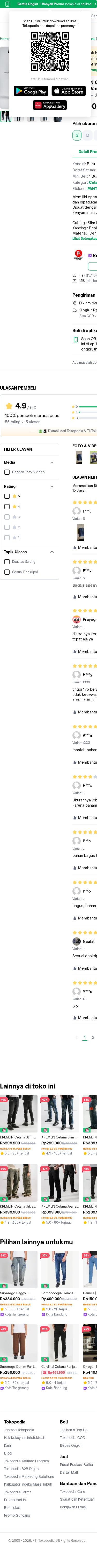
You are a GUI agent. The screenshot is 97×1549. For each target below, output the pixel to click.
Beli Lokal (12, 1508)
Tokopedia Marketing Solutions (29, 1476)
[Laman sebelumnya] (76, 1037)
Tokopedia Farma (17, 1492)
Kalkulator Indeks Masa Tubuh (28, 1484)
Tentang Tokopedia (19, 1430)
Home (4, 39)
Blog (8, 1453)
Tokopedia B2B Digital (22, 1469)
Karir (7, 1445)
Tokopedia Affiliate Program (26, 1461)
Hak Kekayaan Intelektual (24, 1438)
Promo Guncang (17, 1515)
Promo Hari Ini (15, 1500)
